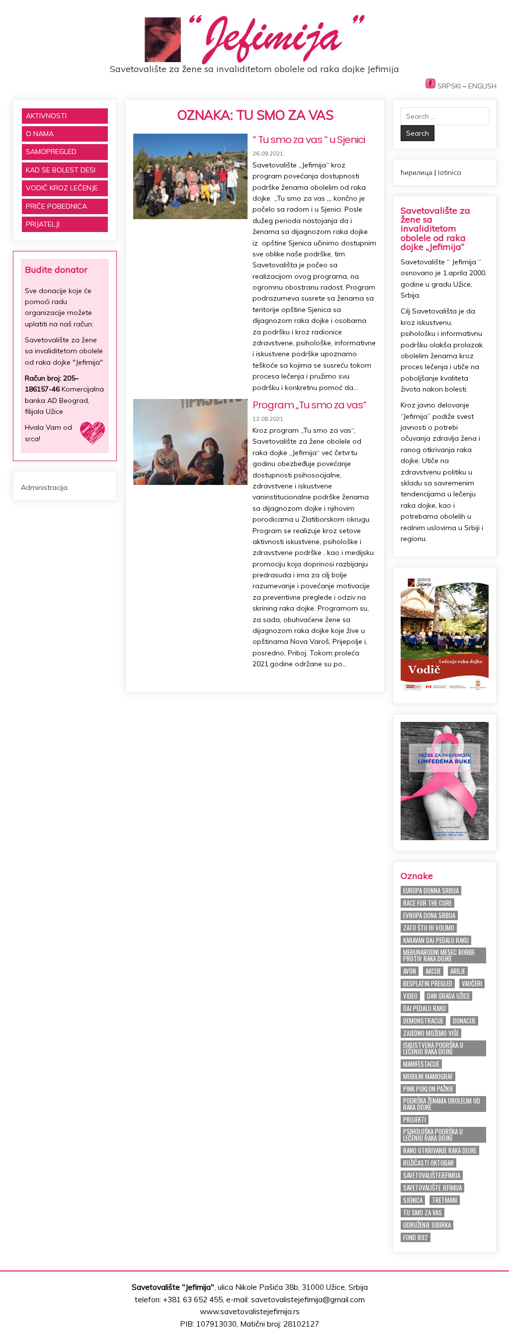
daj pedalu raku (424, 1008)
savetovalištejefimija (431, 1175)
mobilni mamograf (428, 1076)
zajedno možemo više (431, 1033)
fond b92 (415, 1237)
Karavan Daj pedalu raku (436, 940)
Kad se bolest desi (60, 169)
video (410, 996)
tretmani (444, 1200)
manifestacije (421, 1064)
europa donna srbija (431, 890)
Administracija (44, 487)
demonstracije (423, 1021)
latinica (449, 172)
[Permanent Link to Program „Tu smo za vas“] (190, 442)
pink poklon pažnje (428, 1089)
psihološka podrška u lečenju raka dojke (433, 1135)
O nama (40, 133)
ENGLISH (482, 85)
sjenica (413, 1200)
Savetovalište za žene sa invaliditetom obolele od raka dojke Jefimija (254, 69)
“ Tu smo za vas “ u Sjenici (309, 140)
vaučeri (472, 983)
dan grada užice (448, 996)
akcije (433, 971)
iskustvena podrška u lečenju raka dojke (433, 1048)
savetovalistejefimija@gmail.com (308, 1299)
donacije (464, 1021)
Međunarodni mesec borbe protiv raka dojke (439, 955)
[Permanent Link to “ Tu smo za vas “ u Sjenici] (190, 177)
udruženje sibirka (427, 1225)
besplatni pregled (427, 983)
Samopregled (51, 151)
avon (409, 971)
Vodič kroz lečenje (62, 187)
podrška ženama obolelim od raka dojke (441, 1104)
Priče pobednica (56, 206)
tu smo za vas (422, 1212)
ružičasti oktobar (428, 1163)
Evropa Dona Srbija (429, 915)
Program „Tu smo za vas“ (309, 405)
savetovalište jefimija (432, 1187)
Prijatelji (43, 224)
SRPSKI (449, 85)
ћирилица (416, 172)
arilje (457, 971)
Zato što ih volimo (428, 928)
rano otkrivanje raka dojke (440, 1150)
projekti (414, 1119)
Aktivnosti (46, 115)
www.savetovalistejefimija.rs (250, 1311)
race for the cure (427, 903)
